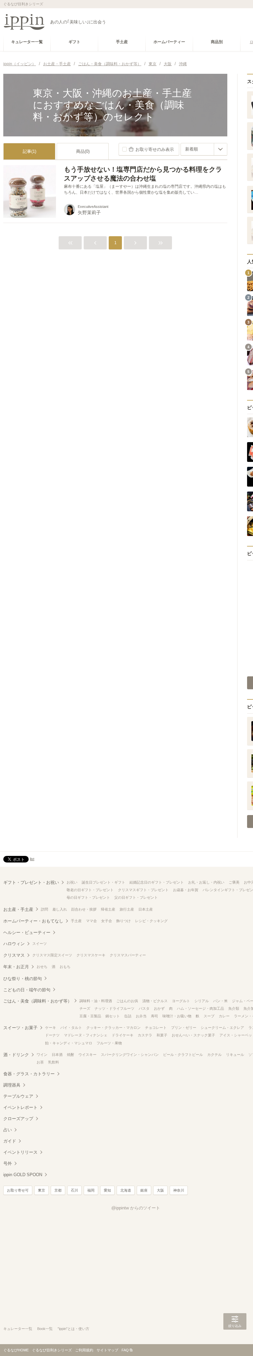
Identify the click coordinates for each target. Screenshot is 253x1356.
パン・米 (220, 1001)
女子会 (106, 921)
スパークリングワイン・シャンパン (130, 1055)
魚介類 (233, 1008)
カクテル (214, 1055)
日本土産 (145, 909)
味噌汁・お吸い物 (176, 1016)
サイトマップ (107, 1350)
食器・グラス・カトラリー (29, 1073)
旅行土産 (127, 909)
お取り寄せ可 (18, 1190)
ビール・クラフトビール (183, 1055)
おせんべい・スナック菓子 (193, 1035)
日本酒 (57, 1055)
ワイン (42, 1055)
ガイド (9, 1141)
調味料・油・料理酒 (95, 1001)
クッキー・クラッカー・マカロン (113, 1028)
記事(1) (29, 151)
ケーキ (50, 1028)
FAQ (125, 1350)
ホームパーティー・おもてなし (33, 920)
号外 (7, 1163)
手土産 (76, 921)
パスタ (144, 1008)
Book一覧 (45, 1329)
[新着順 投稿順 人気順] (204, 149)
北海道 (125, 1190)
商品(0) (83, 151)
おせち (42, 967)
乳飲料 (53, 1062)
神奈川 (178, 1190)
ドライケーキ (122, 1035)
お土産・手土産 (18, 909)
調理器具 (11, 1085)
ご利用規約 (84, 1350)
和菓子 (161, 1035)
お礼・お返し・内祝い (206, 882)
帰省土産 (108, 909)
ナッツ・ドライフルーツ (114, 1008)
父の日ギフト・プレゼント (136, 897)
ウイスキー (87, 1055)
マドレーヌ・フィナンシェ (85, 1035)
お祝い (72, 882)
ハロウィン (14, 943)
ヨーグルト (181, 1001)
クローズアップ (18, 1118)
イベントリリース (20, 1152)
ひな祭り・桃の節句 (22, 978)
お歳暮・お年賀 (185, 890)
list (32, 859)
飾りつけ (123, 921)
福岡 (91, 1190)
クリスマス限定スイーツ (52, 955)
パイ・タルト (71, 1028)
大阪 (160, 1190)
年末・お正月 (16, 966)
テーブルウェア (18, 1096)
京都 (58, 1190)
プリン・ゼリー (183, 1028)
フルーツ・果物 (109, 1043)
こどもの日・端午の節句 (26, 989)
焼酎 (70, 1055)
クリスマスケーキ (90, 955)
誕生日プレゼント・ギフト (103, 882)
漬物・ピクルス (155, 1001)
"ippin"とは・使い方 (73, 1329)
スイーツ (39, 944)
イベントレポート (20, 1107)
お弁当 (141, 1016)
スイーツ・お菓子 (20, 1027)
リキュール (235, 1055)
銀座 (144, 1190)
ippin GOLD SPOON (22, 1174)
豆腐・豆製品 (90, 1016)
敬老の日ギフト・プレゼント (90, 890)
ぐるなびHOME (16, 1350)
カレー (224, 1016)
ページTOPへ (234, 1341)
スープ (209, 1016)
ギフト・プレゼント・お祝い (31, 882)
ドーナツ (52, 1035)
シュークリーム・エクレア (222, 1028)
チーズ (84, 1008)
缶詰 (127, 1016)
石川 (74, 1190)
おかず (159, 1008)
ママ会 (91, 921)
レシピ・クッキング (151, 921)
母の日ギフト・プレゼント (88, 897)
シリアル (201, 1001)
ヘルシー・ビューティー (26, 932)
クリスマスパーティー (128, 955)
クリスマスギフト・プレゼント (143, 890)
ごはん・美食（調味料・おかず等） (37, 1001)
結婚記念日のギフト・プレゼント (156, 882)
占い (7, 1129)
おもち (65, 967)
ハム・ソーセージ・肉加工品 (200, 1008)
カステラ (145, 1035)
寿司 (154, 1016)
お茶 (40, 1062)
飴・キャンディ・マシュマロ (68, 1043)
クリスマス (14, 955)
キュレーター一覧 (17, 1329)
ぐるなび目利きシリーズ (52, 1350)
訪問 (44, 909)
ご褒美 (234, 882)
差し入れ (59, 909)
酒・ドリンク (16, 1054)
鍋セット (112, 1016)
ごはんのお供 (127, 1001)
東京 (41, 1190)
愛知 (107, 1190)
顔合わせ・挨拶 (84, 909)
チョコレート (156, 1028)
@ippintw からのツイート (135, 1207)
